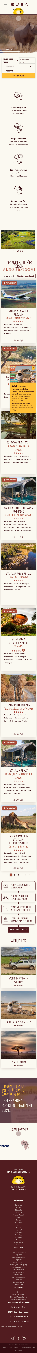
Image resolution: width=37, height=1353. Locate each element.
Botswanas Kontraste (18, 442)
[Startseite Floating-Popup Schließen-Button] (33, 368)
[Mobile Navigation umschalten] (5, 4)
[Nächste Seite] (29, 875)
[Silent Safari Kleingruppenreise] (18, 622)
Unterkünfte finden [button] (24, 60)
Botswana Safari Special (18, 573)
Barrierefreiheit (7, 1347)
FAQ (33, 1347)
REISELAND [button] (10, 66)
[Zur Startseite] (18, 11)
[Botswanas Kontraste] (18, 425)
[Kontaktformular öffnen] (12, 4)
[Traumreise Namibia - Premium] (18, 294)
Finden (19, 76)
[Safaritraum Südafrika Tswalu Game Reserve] (18, 359)
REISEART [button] (9, 71)
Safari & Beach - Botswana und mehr (18, 509)
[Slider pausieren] (18, 18)
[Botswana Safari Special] (18, 556)
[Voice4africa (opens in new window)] (23, 1146)
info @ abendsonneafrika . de (11, 1326)
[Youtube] (24, 1338)
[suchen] (27, 4)
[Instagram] (13, 1338)
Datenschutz (26, 1347)
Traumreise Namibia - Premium (18, 312)
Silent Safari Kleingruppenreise (18, 641)
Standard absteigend (25, 276)
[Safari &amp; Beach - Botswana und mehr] (18, 491)
